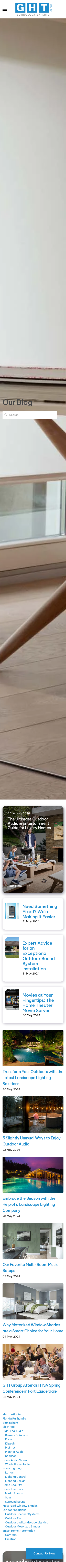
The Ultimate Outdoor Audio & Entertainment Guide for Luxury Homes (29, 823)
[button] (5, 9)
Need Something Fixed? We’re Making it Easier (40, 911)
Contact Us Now (44, 1553)
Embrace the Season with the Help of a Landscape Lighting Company (29, 1204)
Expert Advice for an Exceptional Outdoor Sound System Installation (39, 956)
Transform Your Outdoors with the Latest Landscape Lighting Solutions (33, 1077)
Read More (15, 886)
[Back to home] (33, 9)
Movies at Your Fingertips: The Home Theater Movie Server (38, 1002)
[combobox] (30, 415)
